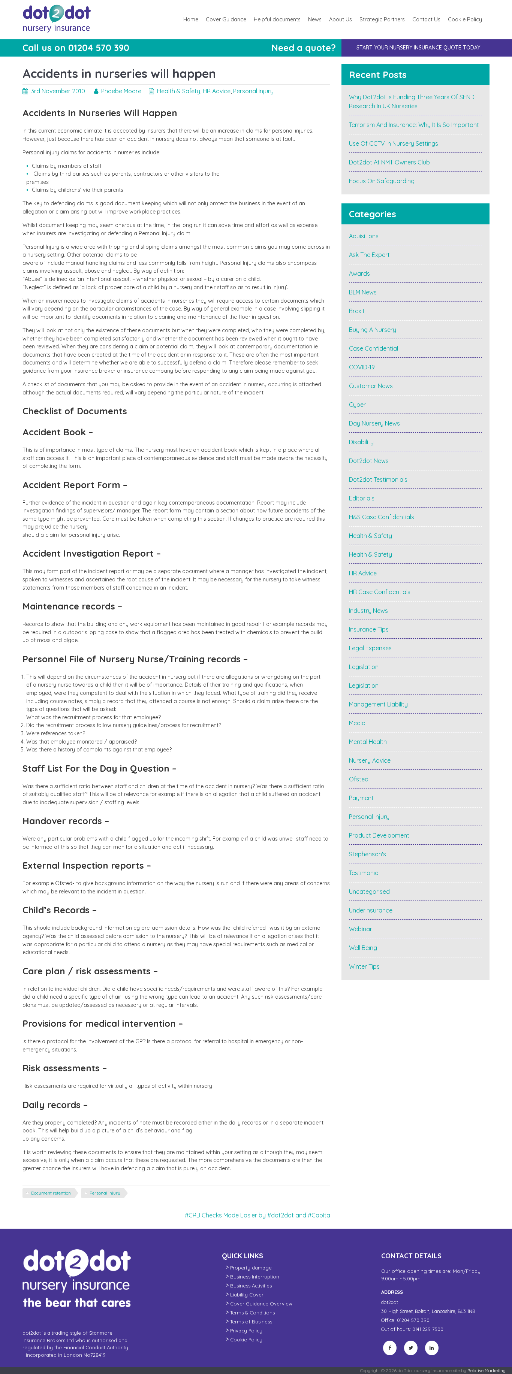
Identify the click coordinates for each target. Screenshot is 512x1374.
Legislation (364, 667)
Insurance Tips (369, 629)
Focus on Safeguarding (382, 181)
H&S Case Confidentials (381, 517)
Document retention (51, 1193)
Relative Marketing (486, 1370)
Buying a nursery (372, 329)
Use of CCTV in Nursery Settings (393, 143)
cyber (357, 404)
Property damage (251, 1268)
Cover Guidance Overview (261, 1304)
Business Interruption (254, 1277)
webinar (360, 929)
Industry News (368, 610)
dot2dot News (369, 460)
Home (190, 19)
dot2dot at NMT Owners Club (389, 162)
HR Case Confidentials (379, 592)
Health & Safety (178, 91)
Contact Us (426, 19)
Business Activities (251, 1286)
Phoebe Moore (121, 91)
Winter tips (364, 966)
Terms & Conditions (252, 1313)
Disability (361, 442)
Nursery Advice (370, 760)
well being (363, 947)
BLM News (363, 292)
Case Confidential (373, 348)
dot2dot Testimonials (378, 479)
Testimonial (364, 873)
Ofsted (358, 779)
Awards (359, 273)
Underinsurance (370, 910)
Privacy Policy (246, 1331)
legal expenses (370, 648)
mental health (368, 741)
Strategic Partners (382, 19)
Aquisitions (364, 236)
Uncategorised (369, 891)
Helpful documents (277, 19)
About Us (340, 19)
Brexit (357, 311)
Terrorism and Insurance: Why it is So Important (414, 124)
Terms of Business (251, 1322)
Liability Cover (246, 1295)
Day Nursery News (374, 423)
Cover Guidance (226, 19)
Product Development (379, 835)
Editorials (361, 498)
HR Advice (217, 91)
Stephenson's (367, 854)
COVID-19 (362, 367)
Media (357, 723)
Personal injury (253, 91)
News (315, 19)
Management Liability (378, 704)
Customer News (371, 386)
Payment (361, 798)
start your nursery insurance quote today (418, 47)
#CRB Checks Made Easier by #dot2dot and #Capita (257, 1215)
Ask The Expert (369, 254)
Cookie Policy (465, 19)
